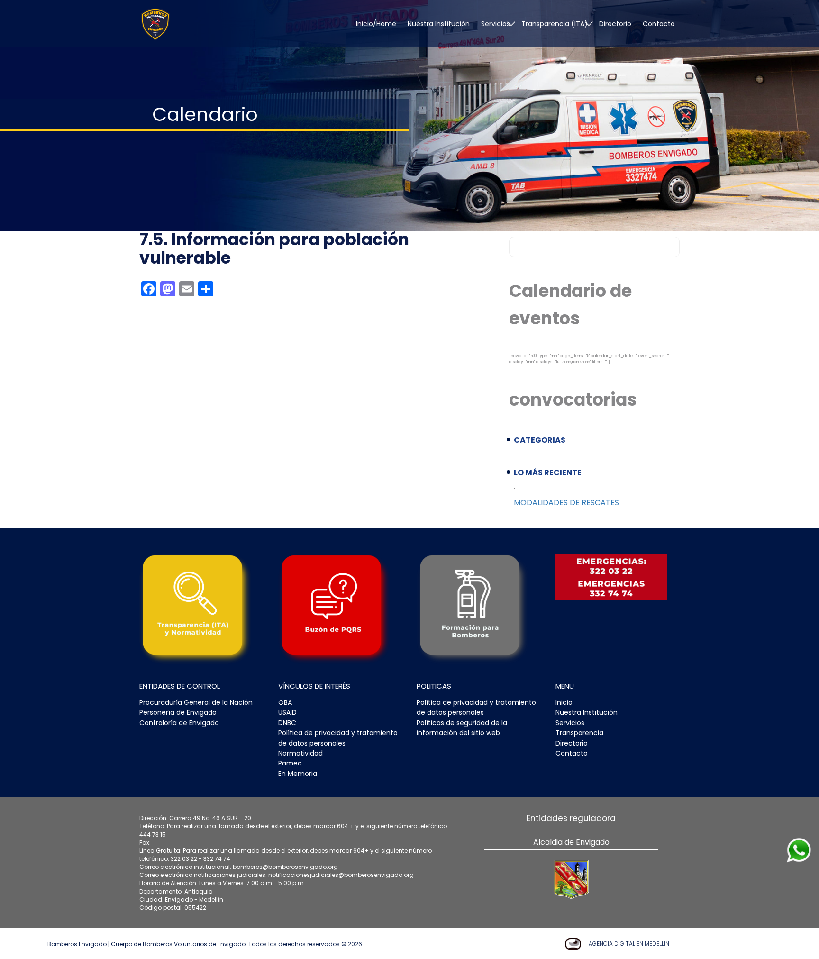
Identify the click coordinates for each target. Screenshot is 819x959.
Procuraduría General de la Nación (196, 702)
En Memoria (297, 773)
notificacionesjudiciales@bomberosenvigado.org (341, 875)
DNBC (287, 723)
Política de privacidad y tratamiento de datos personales (338, 737)
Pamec (290, 763)
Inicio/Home (376, 23)
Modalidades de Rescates (566, 502)
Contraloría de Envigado (179, 723)
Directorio (615, 23)
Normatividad (300, 753)
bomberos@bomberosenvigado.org (285, 867)
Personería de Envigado (178, 712)
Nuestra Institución (439, 23)
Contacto (659, 23)
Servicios (569, 723)
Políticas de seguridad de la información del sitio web (462, 728)
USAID (287, 712)
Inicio (564, 702)
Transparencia (579, 733)
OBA (285, 702)
